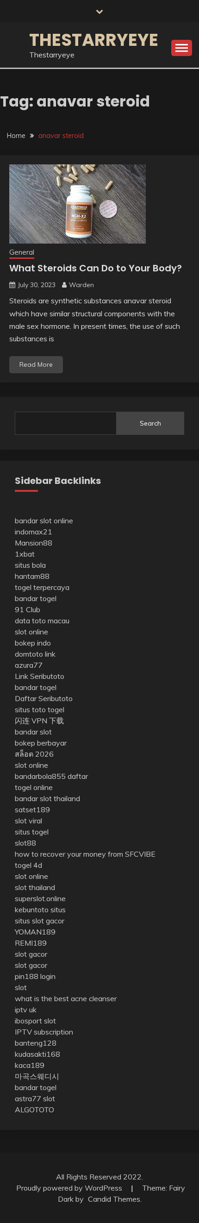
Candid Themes (114, 1199)
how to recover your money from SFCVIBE (85, 854)
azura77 (29, 665)
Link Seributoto (39, 676)
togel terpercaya (42, 587)
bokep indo (33, 642)
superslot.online (40, 898)
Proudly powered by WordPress (70, 1187)
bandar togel (35, 598)
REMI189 (31, 942)
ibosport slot (35, 1020)
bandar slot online (44, 520)
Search (150, 423)
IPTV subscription (44, 1031)
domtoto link (35, 654)
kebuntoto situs (40, 909)
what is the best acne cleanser (66, 998)
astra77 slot (35, 1098)
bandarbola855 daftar (51, 776)
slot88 (25, 842)
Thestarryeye (93, 40)
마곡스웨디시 (37, 1076)
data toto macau (42, 620)
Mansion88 (33, 542)
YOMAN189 (35, 931)
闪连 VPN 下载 (39, 720)
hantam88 (32, 576)
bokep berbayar (41, 742)
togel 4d (28, 865)
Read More (36, 364)
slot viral (28, 820)
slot (21, 987)
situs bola (30, 565)
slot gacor (31, 954)
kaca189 (29, 1065)
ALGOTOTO (34, 1109)
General (21, 252)
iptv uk (26, 1009)
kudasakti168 (37, 1054)
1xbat (25, 553)
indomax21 (33, 531)
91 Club (27, 609)
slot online (31, 631)
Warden (81, 285)
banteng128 (35, 1042)
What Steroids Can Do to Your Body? (95, 268)
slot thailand (35, 887)
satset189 (32, 809)
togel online (34, 787)
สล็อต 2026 (34, 754)
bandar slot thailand (47, 798)
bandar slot (33, 731)
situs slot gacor (39, 920)
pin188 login (35, 976)
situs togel (32, 831)
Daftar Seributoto (44, 698)
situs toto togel (39, 709)
